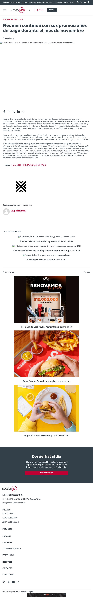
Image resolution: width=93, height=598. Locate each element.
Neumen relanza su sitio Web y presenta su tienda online (46, 242)
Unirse (41, 10)
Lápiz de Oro (8, 514)
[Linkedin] (89, 2)
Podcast (6, 536)
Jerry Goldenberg (10, 522)
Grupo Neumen (18, 211)
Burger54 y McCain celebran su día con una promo (46, 381)
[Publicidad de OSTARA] (46, 597)
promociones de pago (34, 165)
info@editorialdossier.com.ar (13, 503)
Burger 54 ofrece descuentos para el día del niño (46, 436)
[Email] (9, 112)
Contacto (7, 568)
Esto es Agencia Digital (23, 592)
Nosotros (7, 562)
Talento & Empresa (11, 549)
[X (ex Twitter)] (81, 2)
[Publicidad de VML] (21, 201)
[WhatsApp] (23, 112)
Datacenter (8, 555)
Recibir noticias (46, 473)
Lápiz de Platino (10, 518)
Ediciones (7, 543)
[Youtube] (85, 2)
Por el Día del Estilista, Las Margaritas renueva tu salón (46, 327)
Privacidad (7, 575)
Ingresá (52, 10)
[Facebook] (77, 2)
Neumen (16, 165)
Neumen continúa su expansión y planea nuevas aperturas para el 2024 (46, 251)
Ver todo (87, 272)
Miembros (7, 529)
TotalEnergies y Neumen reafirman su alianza (46, 260)
